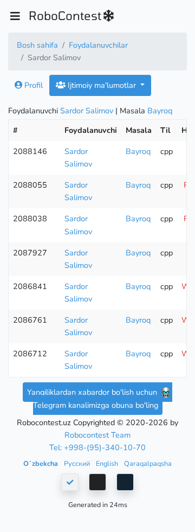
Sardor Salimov (86, 110)
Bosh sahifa (37, 45)
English (108, 463)
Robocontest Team (97, 435)
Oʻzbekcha (41, 463)
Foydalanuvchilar (98, 45)
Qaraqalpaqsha (148, 463)
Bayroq (159, 110)
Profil (32, 85)
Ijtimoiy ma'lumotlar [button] (102, 85)
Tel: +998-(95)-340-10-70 (97, 447)
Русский (78, 463)
